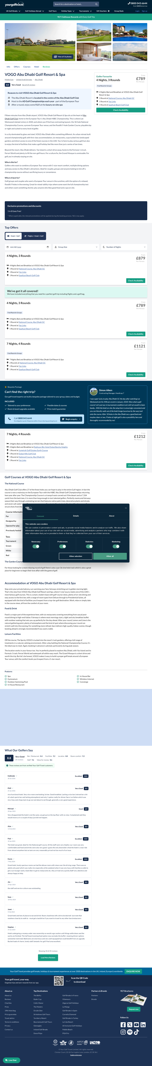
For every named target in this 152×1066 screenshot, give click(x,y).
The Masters (38, 1007)
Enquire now (133, 971)
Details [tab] (76, 516)
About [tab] (111, 516)
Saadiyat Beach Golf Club (118, 105)
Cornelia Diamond (69, 1014)
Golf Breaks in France (70, 995)
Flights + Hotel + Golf (35, 236)
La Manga (65, 1007)
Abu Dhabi (39, 80)
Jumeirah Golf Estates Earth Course (33, 450)
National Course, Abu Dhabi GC (121, 98)
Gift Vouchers (102, 11)
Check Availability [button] (120, 110)
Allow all (110, 556)
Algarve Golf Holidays (70, 1003)
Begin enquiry (71, 419)
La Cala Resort (67, 1022)
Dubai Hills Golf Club (27, 453)
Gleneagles (38, 1026)
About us (8, 995)
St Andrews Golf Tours (42, 1014)
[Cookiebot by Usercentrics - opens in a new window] (116, 508)
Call (23, 418)
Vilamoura (66, 999)
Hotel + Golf (15, 236)
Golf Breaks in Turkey (70, 1018)
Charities (8, 1003)
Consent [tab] (40, 516)
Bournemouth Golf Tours (43, 1022)
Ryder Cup (37, 999)
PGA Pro (65, 1033)
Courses (26, 67)
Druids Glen (38, 1011)
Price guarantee (10, 1014)
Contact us (9, 1029)
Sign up (144, 11)
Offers (17, 67)
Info (8, 67)
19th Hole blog (10, 1011)
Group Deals (119, 11)
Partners (94, 995)
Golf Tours (53, 11)
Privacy (7, 1026)
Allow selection (75, 556)
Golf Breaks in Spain (69, 1011)
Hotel (36, 67)
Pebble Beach (67, 1029)
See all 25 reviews (28, 85)
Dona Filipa (38, 1033)
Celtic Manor (38, 1003)
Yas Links (112, 101)
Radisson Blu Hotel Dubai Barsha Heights (51, 447)
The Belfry (37, 995)
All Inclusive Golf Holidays (72, 1026)
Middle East (9, 80)
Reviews (46, 67)
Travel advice (9, 1018)
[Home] (14, 4)
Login (137, 11)
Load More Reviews (48, 958)
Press (7, 1007)
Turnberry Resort (40, 1018)
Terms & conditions (12, 1022)
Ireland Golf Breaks (41, 1029)
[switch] (62, 546)
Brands (94, 999)
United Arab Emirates (24, 80)
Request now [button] (133, 1009)
